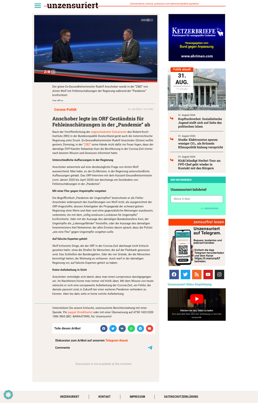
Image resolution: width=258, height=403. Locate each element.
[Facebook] (174, 274)
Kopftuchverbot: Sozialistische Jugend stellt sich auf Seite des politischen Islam (200, 122)
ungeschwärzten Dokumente (109, 132)
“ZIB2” (87, 144)
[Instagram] (219, 274)
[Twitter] (185, 274)
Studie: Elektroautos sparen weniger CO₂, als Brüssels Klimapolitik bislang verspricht (200, 143)
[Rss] (197, 274)
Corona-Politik (65, 110)
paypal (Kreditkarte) (80, 312)
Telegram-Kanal (116, 340)
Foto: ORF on (57, 100)
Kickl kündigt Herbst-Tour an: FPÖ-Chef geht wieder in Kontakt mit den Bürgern (199, 164)
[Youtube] (208, 274)
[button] (37, 5)
